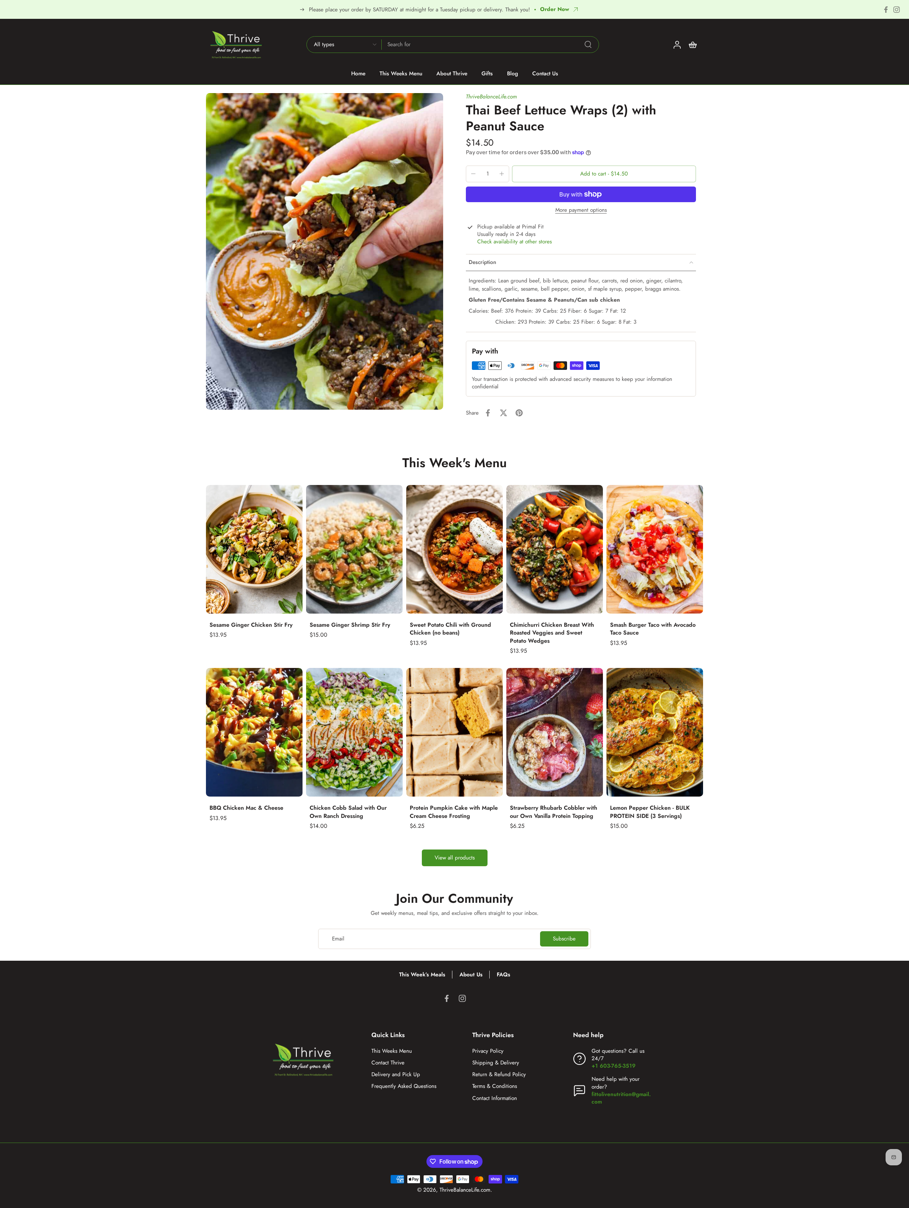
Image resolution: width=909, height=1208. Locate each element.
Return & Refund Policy (499, 1074)
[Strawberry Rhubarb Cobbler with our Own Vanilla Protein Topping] (554, 732)
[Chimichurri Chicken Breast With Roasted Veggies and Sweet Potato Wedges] (554, 549)
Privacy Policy (488, 1051)
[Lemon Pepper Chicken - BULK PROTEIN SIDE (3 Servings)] (654, 732)
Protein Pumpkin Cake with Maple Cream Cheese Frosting (454, 812)
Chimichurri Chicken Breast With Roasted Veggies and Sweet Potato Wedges (552, 633)
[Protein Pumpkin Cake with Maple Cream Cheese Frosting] (454, 732)
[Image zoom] (324, 251)
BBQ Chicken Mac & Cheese (246, 808)
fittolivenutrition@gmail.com (621, 1098)
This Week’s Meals (422, 974)
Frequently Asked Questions (403, 1086)
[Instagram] (896, 9)
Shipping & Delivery (495, 1063)
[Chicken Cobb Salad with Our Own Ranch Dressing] (354, 732)
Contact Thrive (387, 1063)
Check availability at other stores (514, 242)
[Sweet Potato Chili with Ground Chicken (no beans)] (454, 549)
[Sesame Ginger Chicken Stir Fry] (254, 549)
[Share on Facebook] (488, 413)
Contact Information (494, 1098)
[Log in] (677, 44)
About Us (471, 974)
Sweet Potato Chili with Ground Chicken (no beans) (450, 629)
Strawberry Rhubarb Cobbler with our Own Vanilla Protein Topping (553, 812)
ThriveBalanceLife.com (491, 97)
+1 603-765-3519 (614, 1066)
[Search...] (588, 44)
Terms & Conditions (494, 1086)
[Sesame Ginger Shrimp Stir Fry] (354, 549)
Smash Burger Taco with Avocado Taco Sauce (653, 629)
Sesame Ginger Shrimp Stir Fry (350, 625)
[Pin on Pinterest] (519, 413)
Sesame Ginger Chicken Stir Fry (251, 625)
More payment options (581, 210)
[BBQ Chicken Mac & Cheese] (254, 732)
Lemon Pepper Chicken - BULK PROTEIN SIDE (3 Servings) (650, 812)
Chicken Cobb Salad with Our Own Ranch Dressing (348, 812)
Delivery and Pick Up (395, 1074)
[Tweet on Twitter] (503, 413)
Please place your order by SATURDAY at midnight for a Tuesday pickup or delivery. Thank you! (419, 10)
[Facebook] (886, 9)
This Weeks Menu (391, 1051)
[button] (604, 174)
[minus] (473, 174)
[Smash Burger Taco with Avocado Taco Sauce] (654, 549)
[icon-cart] (692, 44)
